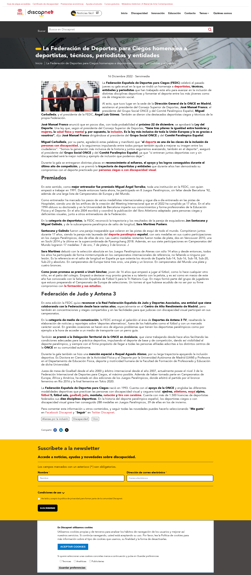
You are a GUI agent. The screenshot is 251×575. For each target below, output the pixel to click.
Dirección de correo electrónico (146, 472)
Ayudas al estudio (94, 4)
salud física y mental (70, 131)
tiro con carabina (129, 395)
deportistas (182, 86)
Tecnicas (66, 561)
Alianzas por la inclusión (55, 419)
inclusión (116, 131)
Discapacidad (80, 419)
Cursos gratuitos (111, 4)
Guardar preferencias (72, 567)
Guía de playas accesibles (18, 4)
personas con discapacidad (59, 145)
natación (109, 395)
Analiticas (81, 561)
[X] (67, 430)
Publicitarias (98, 561)
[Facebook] (55, 430)
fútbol (45, 395)
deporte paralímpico (122, 234)
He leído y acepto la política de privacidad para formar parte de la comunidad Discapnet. (82, 498)
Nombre (43, 472)
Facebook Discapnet (58, 412)
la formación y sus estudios (82, 286)
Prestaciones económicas (72, 4)
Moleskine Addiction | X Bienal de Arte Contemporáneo (147, 4)
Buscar (41, 31)
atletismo (180, 391)
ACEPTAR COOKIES (73, 546)
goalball (75, 395)
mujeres (46, 131)
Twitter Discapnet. (103, 412)
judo (85, 395)
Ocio (95, 419)
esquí (191, 391)
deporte (150, 142)
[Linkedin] (61, 430)
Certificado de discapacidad (45, 4)
